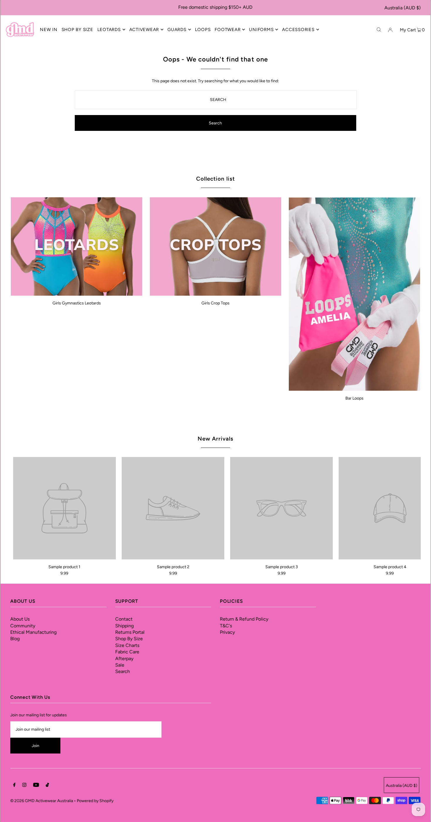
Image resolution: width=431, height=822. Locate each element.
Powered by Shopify (95, 800)
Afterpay (124, 658)
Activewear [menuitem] (144, 29)
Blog (15, 638)
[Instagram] (24, 785)
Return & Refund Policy (244, 619)
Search (122, 671)
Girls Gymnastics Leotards (76, 303)
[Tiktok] (47, 785)
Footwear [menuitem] (227, 29)
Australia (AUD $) (402, 8)
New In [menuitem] (48, 29)
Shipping (124, 626)
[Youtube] (36, 785)
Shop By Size (129, 638)
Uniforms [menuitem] (261, 29)
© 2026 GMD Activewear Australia (41, 800)
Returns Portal (130, 632)
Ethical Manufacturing (33, 632)
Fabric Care (127, 652)
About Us (20, 619)
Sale (119, 665)
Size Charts (127, 645)
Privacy (227, 632)
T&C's (226, 626)
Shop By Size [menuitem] (77, 29)
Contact (124, 619)
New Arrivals (215, 438)
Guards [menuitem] (176, 29)
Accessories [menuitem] (298, 29)
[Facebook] (14, 785)
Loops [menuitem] (203, 29)
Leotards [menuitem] (109, 29)
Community (22, 626)
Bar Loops (354, 398)
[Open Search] (379, 29)
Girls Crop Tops (215, 303)
